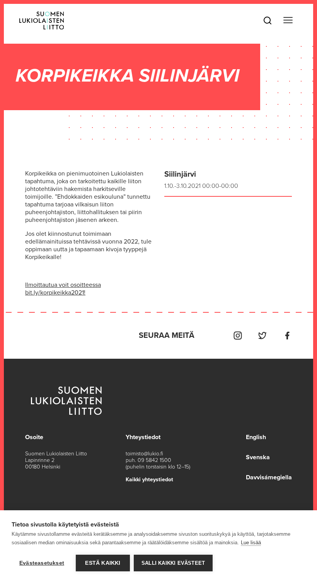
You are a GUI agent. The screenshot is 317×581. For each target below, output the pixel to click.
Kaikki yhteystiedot (149, 479)
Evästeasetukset (41, 563)
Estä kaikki (102, 563)
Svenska (258, 457)
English (256, 437)
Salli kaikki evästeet (173, 563)
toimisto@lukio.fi (144, 453)
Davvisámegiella (269, 477)
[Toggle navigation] (288, 20)
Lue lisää (251, 542)
